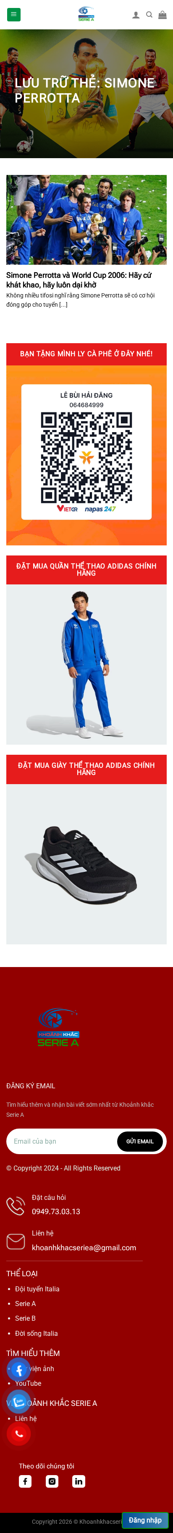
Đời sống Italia (36, 1333)
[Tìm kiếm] (149, 15)
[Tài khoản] (136, 14)
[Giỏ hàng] (162, 14)
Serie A (25, 1304)
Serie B (25, 1318)
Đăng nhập (145, 1520)
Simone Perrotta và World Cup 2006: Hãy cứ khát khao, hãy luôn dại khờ (78, 280)
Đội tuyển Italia (37, 1289)
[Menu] (14, 15)
